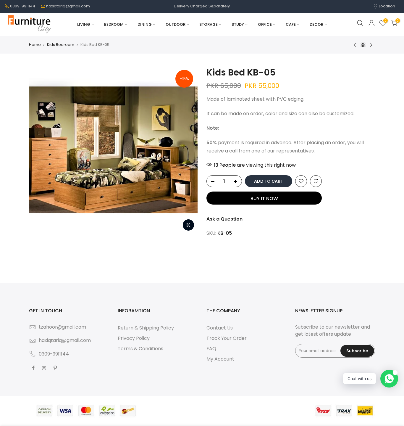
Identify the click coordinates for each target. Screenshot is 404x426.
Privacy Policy (134, 338)
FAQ (211, 348)
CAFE (291, 24)
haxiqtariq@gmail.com (68, 6)
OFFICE (265, 24)
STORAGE (208, 24)
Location (386, 6)
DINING (145, 24)
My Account (220, 359)
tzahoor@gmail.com (62, 327)
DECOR (316, 24)
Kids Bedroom (60, 44)
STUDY (238, 24)
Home (35, 44)
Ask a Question (224, 219)
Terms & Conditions (140, 348)
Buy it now (264, 198)
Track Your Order (226, 338)
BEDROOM (114, 24)
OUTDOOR (175, 24)
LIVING (83, 24)
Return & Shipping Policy (146, 327)
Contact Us (219, 327)
